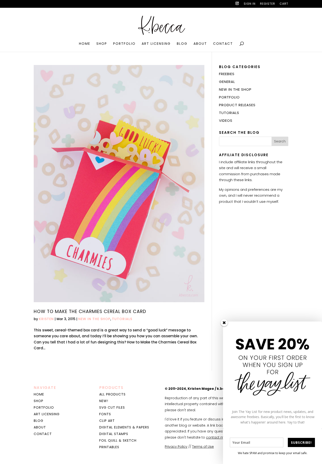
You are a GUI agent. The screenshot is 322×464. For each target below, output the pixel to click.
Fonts (105, 414)
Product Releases (237, 104)
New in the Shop (94, 319)
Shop (101, 44)
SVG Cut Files (112, 407)
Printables (109, 447)
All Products (112, 394)
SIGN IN (250, 4)
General (227, 81)
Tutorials (122, 319)
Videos (225, 120)
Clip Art (107, 420)
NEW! (103, 401)
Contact (223, 44)
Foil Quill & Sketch (117, 440)
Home (84, 44)
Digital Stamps (113, 433)
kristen (46, 319)
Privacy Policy (176, 446)
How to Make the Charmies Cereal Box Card (90, 311)
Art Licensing (156, 44)
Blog (182, 44)
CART (284, 4)
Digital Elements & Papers (124, 427)
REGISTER (267, 4)
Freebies (227, 73)
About (200, 44)
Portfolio (124, 44)
